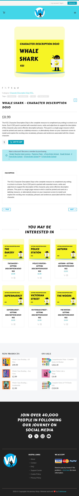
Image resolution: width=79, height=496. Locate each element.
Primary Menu (75, 12)
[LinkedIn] (15, 88)
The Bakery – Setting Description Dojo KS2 (13, 267)
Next (72, 209)
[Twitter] (5, 88)
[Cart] (4, 12)
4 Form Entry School (31, 157)
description (23, 96)
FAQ (32, 466)
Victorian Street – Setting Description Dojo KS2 (39, 314)
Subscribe (72, 3)
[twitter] (36, 436)
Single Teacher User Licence (19, 154)
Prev (7, 209)
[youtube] (49, 436)
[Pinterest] (8, 88)
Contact (33, 463)
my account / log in (57, 3)
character (12, 96)
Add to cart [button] (12, 278)
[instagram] (43, 436)
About (33, 459)
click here (66, 470)
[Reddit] (18, 88)
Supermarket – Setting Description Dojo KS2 (13, 314)
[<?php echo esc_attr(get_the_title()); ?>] (14, 278)
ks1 (33, 96)
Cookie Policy (36, 474)
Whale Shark (43, 96)
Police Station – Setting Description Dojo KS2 (40, 267)
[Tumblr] (12, 88)
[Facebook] (2, 88)
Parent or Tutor (37, 154)
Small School (65, 154)
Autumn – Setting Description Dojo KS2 (66, 266)
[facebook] (30, 436)
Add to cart (17, 142)
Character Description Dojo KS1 (21, 93)
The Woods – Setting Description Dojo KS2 (66, 314)
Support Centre (36, 470)
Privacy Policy (36, 478)
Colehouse (62, 491)
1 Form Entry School (51, 154)
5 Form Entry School (48, 157)
